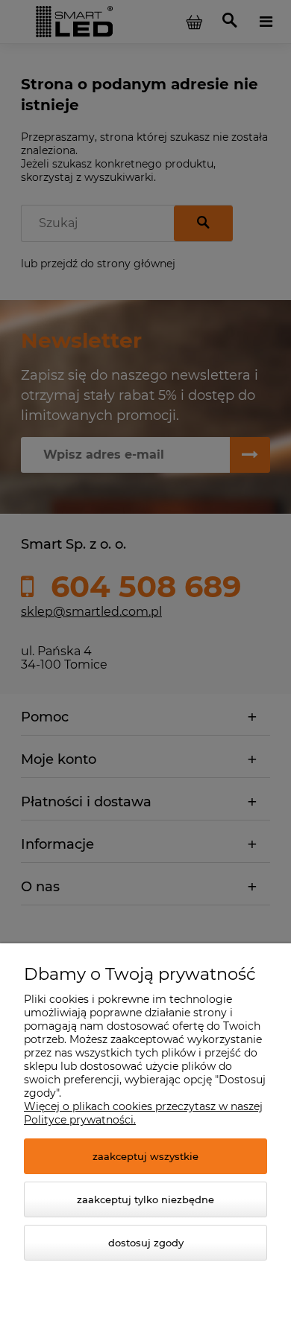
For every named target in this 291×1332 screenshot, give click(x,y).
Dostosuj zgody (146, 1243)
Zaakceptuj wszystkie (145, 1156)
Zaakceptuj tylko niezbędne (145, 1199)
